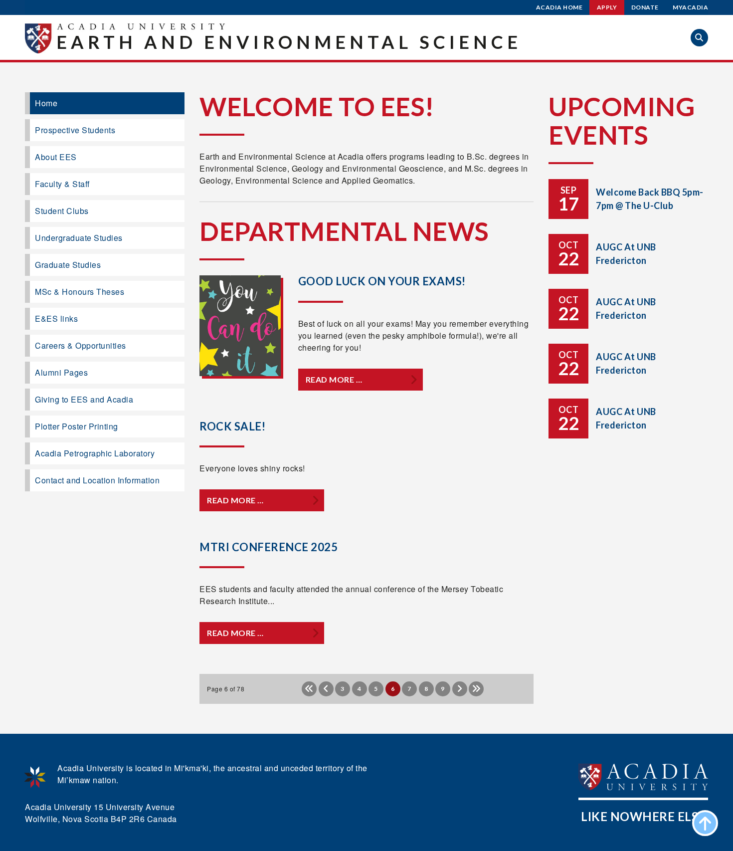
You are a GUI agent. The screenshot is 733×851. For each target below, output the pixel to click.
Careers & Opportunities (80, 345)
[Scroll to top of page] (705, 823)
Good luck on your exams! (382, 281)
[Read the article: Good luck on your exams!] (240, 326)
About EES (56, 157)
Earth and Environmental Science (289, 42)
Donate (645, 7)
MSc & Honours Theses (79, 291)
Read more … (334, 379)
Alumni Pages (61, 372)
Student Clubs (62, 210)
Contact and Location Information (97, 480)
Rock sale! (232, 426)
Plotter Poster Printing (76, 426)
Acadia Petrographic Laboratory (95, 453)
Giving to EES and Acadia (84, 399)
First (309, 688)
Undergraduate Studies (79, 237)
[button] (699, 37)
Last (476, 688)
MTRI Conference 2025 (268, 547)
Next (459, 688)
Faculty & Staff (62, 184)
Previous (326, 688)
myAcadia (690, 7)
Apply (607, 7)
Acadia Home (559, 7)
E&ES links (56, 318)
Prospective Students (75, 130)
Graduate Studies (68, 264)
